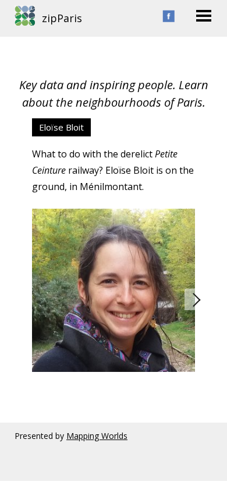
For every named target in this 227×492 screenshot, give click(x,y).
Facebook (168, 16)
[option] (113, 245)
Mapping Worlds (96, 435)
